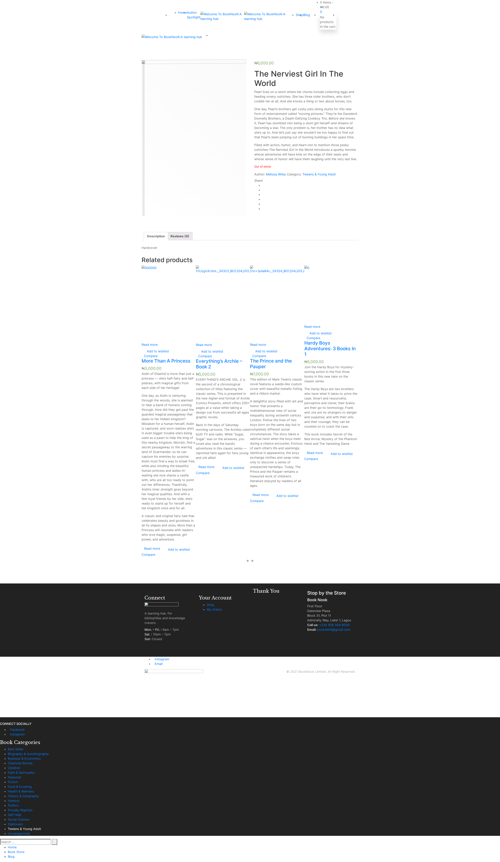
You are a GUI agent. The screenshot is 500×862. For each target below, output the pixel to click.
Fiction (13, 782)
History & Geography (23, 796)
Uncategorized (19, 833)
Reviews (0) (180, 236)
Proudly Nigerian (20, 810)
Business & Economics (24, 758)
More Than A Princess (166, 361)
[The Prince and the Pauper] (277, 303)
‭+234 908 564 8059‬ (334, 625)
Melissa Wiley (276, 174)
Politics (13, 805)
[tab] (156, 236)
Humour (14, 801)
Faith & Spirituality (21, 772)
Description (156, 236)
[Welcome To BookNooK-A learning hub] (222, 16)
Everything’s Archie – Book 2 (219, 364)
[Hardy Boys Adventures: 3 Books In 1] (331, 294)
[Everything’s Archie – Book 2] (223, 303)
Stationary (15, 824)
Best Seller (15, 749)
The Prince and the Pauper (271, 363)
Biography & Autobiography (28, 754)
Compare (151, 356)
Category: (294, 174)
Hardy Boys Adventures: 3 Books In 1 (330, 348)
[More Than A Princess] (169, 303)
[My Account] (338, 15)
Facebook (17, 730)
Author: (259, 174)
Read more (150, 345)
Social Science (18, 819)
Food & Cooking (20, 787)
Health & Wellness (21, 791)
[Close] (1, 720)
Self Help (14, 815)
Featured (14, 777)
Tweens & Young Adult (319, 174)
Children (14, 768)
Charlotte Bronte (20, 763)
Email (159, 664)
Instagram (162, 659)
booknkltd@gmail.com (333, 630)
